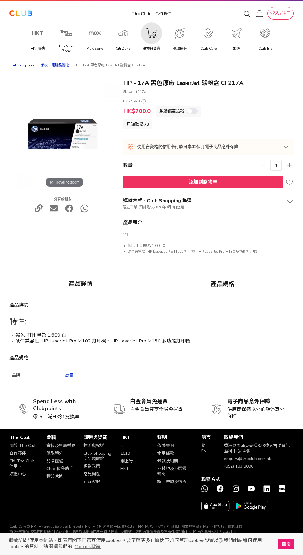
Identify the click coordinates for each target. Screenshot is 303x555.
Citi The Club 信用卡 (22, 463)
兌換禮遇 (54, 461)
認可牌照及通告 (171, 482)
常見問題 (91, 474)
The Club (140, 14)
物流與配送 (93, 445)
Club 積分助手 (59, 469)
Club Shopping (22, 65)
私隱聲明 (165, 445)
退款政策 (91, 466)
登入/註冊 (280, 13)
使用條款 (165, 453)
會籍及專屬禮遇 (61, 445)
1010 (125, 453)
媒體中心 (17, 474)
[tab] (80, 283)
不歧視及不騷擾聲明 (171, 471)
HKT (124, 469)
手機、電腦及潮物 (55, 65)
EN (204, 451)
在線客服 (91, 482)
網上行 (126, 461)
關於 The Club (23, 445)
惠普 (69, 375)
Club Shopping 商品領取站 (97, 456)
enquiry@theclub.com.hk (247, 458)
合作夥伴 (163, 14)
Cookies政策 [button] (88, 546)
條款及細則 (167, 461)
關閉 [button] (286, 544)
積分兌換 (54, 476)
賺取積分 (54, 453)
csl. (123, 445)
